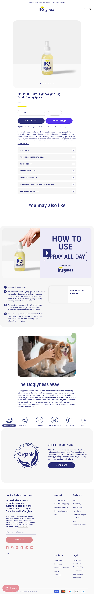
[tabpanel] (47, 54)
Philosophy (77, 504)
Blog (74, 521)
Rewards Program (61, 511)
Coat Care (58, 560)
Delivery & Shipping (61, 504)
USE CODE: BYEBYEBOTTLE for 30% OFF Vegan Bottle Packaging (47, 2)
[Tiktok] (22, 548)
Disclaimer (77, 578)
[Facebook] (7, 548)
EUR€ (7, 553)
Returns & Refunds (61, 507)
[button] (22, 106)
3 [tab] (45, 83)
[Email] (17, 548)
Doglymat (58, 564)
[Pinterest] (26, 548)
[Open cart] (90, 9)
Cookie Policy (78, 570)
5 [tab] (50, 83)
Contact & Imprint (60, 500)
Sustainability (78, 507)
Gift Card (57, 575)
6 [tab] (53, 83)
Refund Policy (78, 574)
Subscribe (19, 540)
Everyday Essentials (61, 568)
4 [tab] (48, 83)
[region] (47, 143)
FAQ (55, 515)
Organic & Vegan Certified (79, 516)
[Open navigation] (4, 9)
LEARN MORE (61, 465)
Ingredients (77, 511)
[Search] (85, 9)
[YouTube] (31, 548)
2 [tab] (43, 83)
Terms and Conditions (77, 561)
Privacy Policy (23, 526)
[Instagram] (12, 548)
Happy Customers (79, 525)
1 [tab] (40, 83)
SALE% (56, 571)
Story (75, 500)
